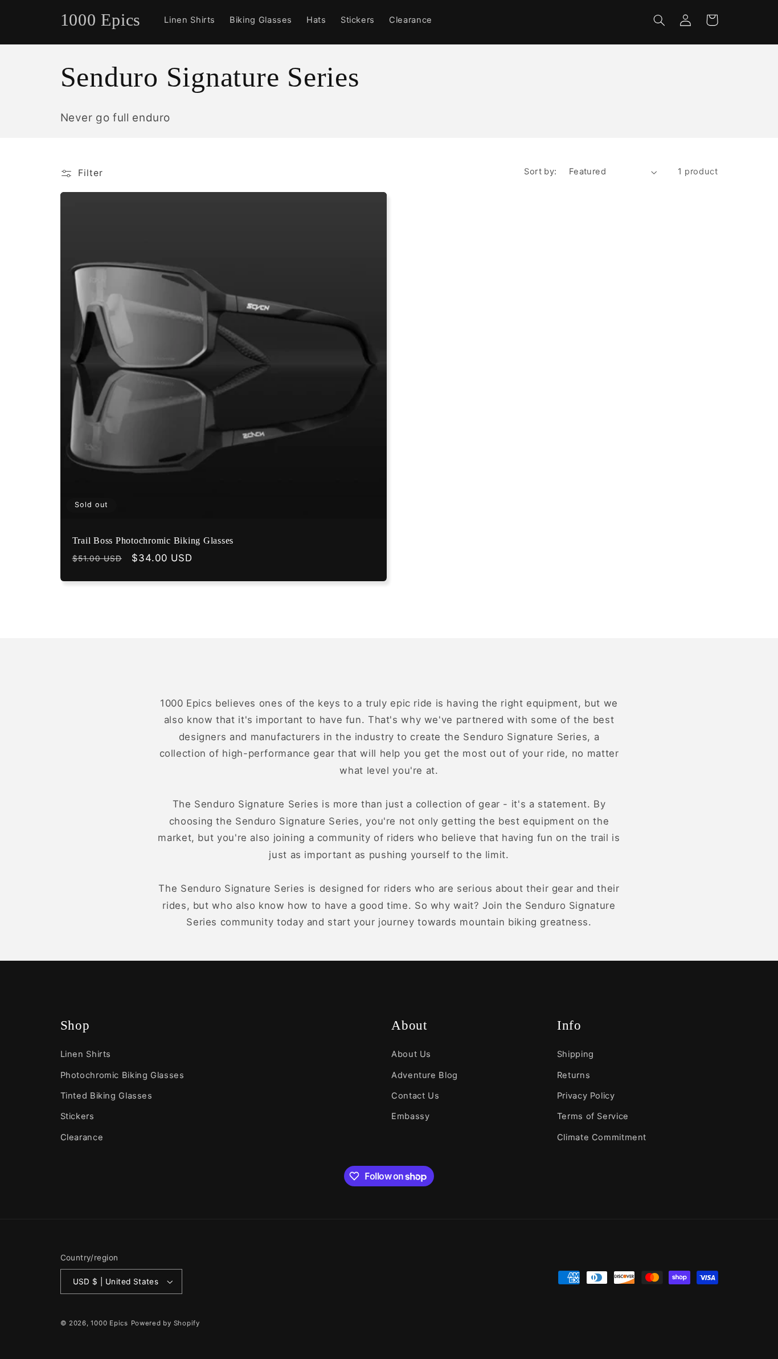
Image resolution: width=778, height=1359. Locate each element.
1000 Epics (109, 1323)
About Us (411, 1054)
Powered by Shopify (165, 1323)
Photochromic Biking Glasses (122, 1075)
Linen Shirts (86, 1054)
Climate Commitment (601, 1137)
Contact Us (415, 1096)
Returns (573, 1075)
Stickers (77, 1116)
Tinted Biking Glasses (106, 1096)
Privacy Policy (586, 1096)
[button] (659, 20)
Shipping (575, 1054)
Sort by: (540, 171)
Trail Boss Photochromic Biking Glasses (153, 541)
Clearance (82, 1137)
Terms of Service (593, 1116)
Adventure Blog (424, 1075)
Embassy (410, 1116)
